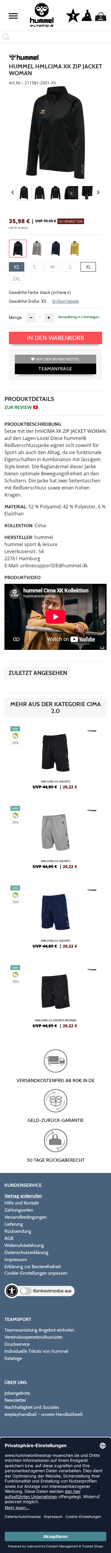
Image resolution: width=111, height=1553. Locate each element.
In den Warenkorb (55, 337)
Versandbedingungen (25, 1217)
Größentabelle (65, 301)
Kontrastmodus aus (52, 1291)
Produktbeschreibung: (33, 424)
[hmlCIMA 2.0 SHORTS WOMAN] (55, 999)
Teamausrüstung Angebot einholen (39, 1330)
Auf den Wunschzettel (58, 359)
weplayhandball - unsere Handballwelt (43, 1414)
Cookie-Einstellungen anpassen (35, 1273)
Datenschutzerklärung (26, 1252)
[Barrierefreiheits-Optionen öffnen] (11, 1291)
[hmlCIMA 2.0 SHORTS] (55, 760)
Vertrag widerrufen (23, 1196)
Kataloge (13, 1358)
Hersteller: (18, 537)
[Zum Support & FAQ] (73, 15)
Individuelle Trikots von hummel (36, 1351)
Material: (15, 507)
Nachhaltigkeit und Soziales (31, 1407)
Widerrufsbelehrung (24, 1245)
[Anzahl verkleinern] (31, 317)
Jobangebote (17, 1393)
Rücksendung (17, 1231)
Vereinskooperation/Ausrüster (33, 1337)
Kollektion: (18, 525)
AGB (9, 1238)
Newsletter (15, 1400)
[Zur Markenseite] (23, 58)
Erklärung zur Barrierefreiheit (32, 1266)
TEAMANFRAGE (55, 369)
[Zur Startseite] (41, 15)
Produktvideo (22, 577)
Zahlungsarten (18, 1210)
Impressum (15, 1259)
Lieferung (13, 1224)
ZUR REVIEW (18, 407)
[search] (55, 37)
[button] (13, 16)
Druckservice (17, 1344)
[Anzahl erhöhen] (48, 317)
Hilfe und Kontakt (21, 1203)
